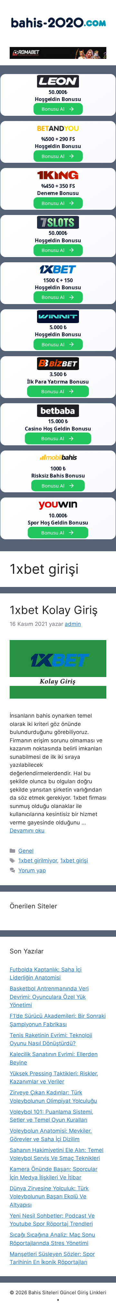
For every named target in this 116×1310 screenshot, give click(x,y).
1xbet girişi (74, 860)
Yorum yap (32, 870)
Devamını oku (27, 830)
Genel (26, 851)
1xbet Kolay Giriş (54, 610)
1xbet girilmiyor (37, 860)
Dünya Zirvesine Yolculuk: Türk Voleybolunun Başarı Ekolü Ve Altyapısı (49, 1196)
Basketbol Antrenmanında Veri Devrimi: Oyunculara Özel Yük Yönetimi (49, 996)
